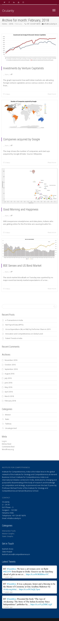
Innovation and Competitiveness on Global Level (24, 334)
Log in (4, 441)
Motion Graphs (8, 533)
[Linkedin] (14, 2)
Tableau (8, 424)
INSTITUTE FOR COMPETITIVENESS (16, 467)
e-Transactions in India (14, 320)
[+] (29, 48)
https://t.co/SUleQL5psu (29, 589)
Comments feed (8, 447)
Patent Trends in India (13, 338)
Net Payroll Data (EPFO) (14, 325)
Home (4, 24)
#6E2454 (7, 571)
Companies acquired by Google (21, 139)
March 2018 (9, 396)
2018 (11, 24)
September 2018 (11, 369)
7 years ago (8, 577)
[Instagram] (23, 2)
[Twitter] (4, 2)
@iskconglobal (9, 589)
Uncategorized (11, 428)
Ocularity (8, 10)
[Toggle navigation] (54, 10)
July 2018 (8, 378)
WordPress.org (8, 449)
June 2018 (8, 383)
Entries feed (6, 444)
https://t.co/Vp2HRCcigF (41, 604)
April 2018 (9, 392)
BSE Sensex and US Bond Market (22, 265)
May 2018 (8, 387)
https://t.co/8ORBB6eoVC (37, 574)
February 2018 (10, 401)
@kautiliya (11, 568)
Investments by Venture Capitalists (23, 68)
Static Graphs (7, 536)
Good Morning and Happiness (20, 209)
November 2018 (11, 360)
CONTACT (6, 497)
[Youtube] (18, 2)
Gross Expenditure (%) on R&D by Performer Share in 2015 (28, 329)
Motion (8, 415)
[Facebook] (9, 2)
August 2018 (9, 374)
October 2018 (10, 365)
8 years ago (8, 607)
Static (7, 74)
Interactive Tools (9, 531)
